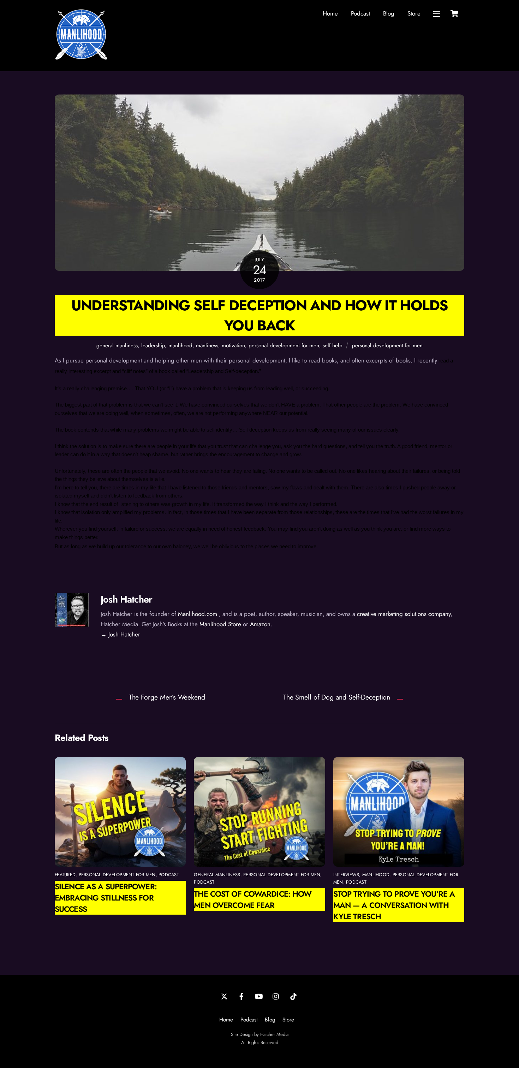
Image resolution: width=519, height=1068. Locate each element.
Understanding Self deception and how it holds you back (259, 315)
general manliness (117, 345)
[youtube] (259, 996)
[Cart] (454, 13)
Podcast (360, 13)
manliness (207, 345)
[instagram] (276, 996)
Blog (388, 13)
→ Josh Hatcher (120, 634)
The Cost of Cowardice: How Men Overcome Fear (252, 899)
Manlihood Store (220, 624)
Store (413, 13)
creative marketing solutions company (404, 614)
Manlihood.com (197, 614)
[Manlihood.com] (81, 58)
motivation (233, 345)
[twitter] (224, 996)
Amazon (260, 624)
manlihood (180, 345)
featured (65, 874)
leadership (153, 345)
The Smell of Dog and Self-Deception (336, 697)
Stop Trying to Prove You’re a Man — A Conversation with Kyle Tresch (394, 905)
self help (332, 345)
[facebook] (241, 996)
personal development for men (284, 345)
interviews (346, 874)
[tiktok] (293, 996)
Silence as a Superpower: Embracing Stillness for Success (106, 898)
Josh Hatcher (126, 599)
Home (330, 13)
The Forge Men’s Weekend (167, 697)
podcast (169, 874)
